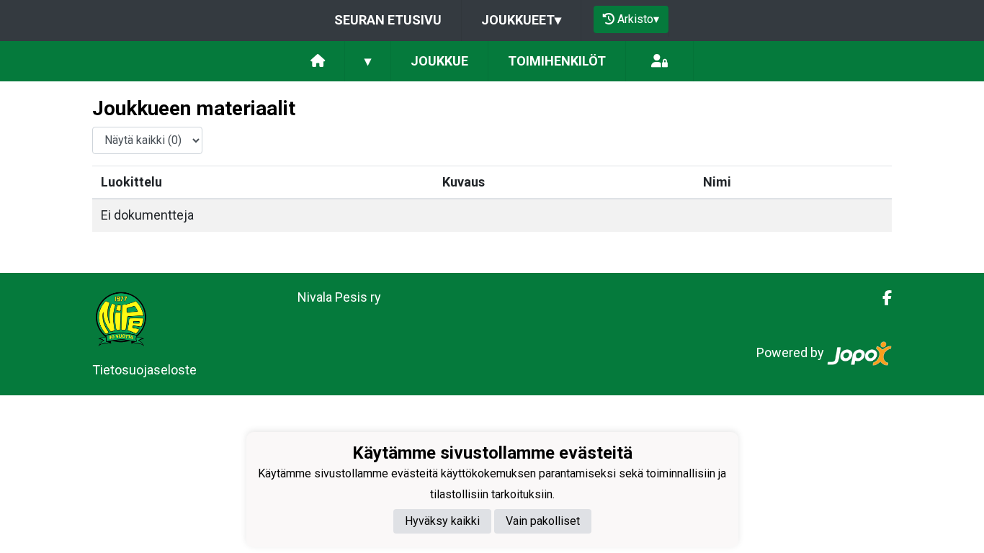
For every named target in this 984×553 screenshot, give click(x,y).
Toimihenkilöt (557, 60)
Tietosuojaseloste (144, 369)
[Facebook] (881, 298)
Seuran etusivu (388, 19)
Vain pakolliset (543, 521)
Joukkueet (521, 19)
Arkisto (638, 19)
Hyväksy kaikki (442, 521)
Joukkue (439, 60)
